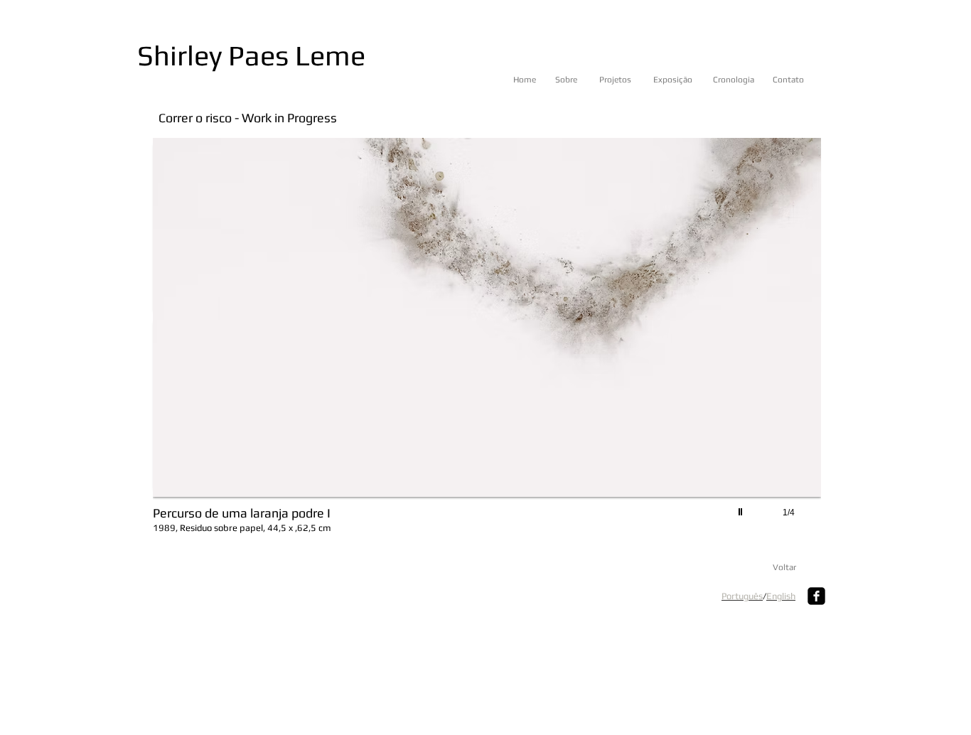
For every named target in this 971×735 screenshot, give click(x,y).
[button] (487, 342)
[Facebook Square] (816, 596)
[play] (742, 508)
